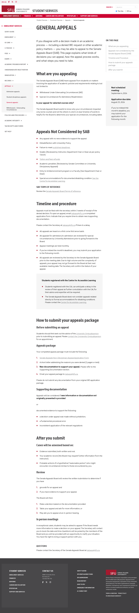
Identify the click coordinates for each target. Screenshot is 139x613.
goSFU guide (9, 32)
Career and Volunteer (55, 16)
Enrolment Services (11, 16)
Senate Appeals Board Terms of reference (63, 191)
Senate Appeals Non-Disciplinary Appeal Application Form (64, 358)
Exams (7, 59)
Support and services (89, 16)
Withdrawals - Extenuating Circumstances (16, 109)
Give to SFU (81, 584)
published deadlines (61, 147)
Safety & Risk (81, 571)
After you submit (115, 70)
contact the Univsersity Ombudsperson (84, 336)
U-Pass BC (8, 48)
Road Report (81, 581)
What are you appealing (118, 46)
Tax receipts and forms (14, 126)
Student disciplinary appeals (16, 97)
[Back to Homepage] (16, 8)
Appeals (68, 20)
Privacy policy (122, 593)
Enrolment (9, 37)
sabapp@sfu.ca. (71, 374)
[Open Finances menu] (32, 16)
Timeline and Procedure (118, 58)
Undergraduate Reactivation (16, 70)
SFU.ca (129, 11)
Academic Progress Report (15, 64)
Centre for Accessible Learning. (74, 302)
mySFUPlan (71, 16)
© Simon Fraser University (113, 596)
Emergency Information (85, 588)
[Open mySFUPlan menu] (77, 16)
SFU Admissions (82, 577)
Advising (39, 16)
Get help (8, 131)
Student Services (45, 10)
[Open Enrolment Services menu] (21, 16)
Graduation (10, 75)
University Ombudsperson (87, 333)
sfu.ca (4, 2)
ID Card (7, 43)
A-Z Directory (82, 591)
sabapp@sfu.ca (77, 213)
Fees (6, 53)
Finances (27, 16)
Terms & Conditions (111, 593)
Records (8, 81)
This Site (120, 11)
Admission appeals (13, 92)
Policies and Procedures (14, 115)
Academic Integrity (12, 121)
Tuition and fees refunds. (50, 159)
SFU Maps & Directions (85, 574)
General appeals (12, 102)
